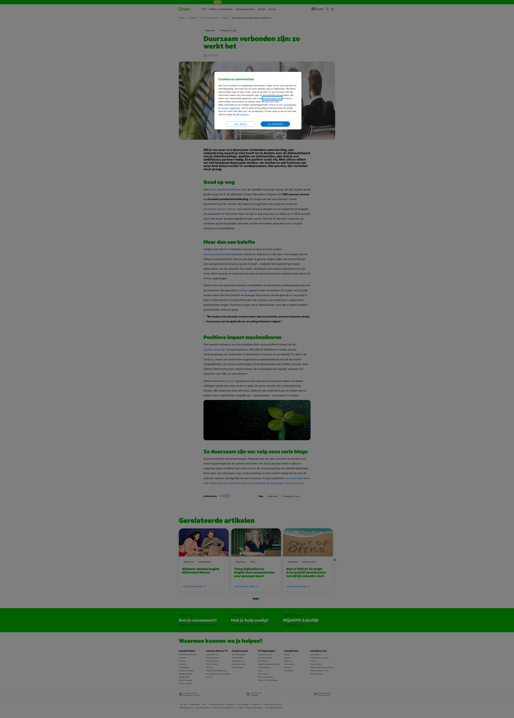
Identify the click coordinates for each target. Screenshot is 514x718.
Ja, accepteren (275, 124)
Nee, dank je (240, 124)
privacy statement (231, 108)
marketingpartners (272, 98)
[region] (257, 101)
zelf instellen (242, 114)
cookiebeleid (289, 104)
